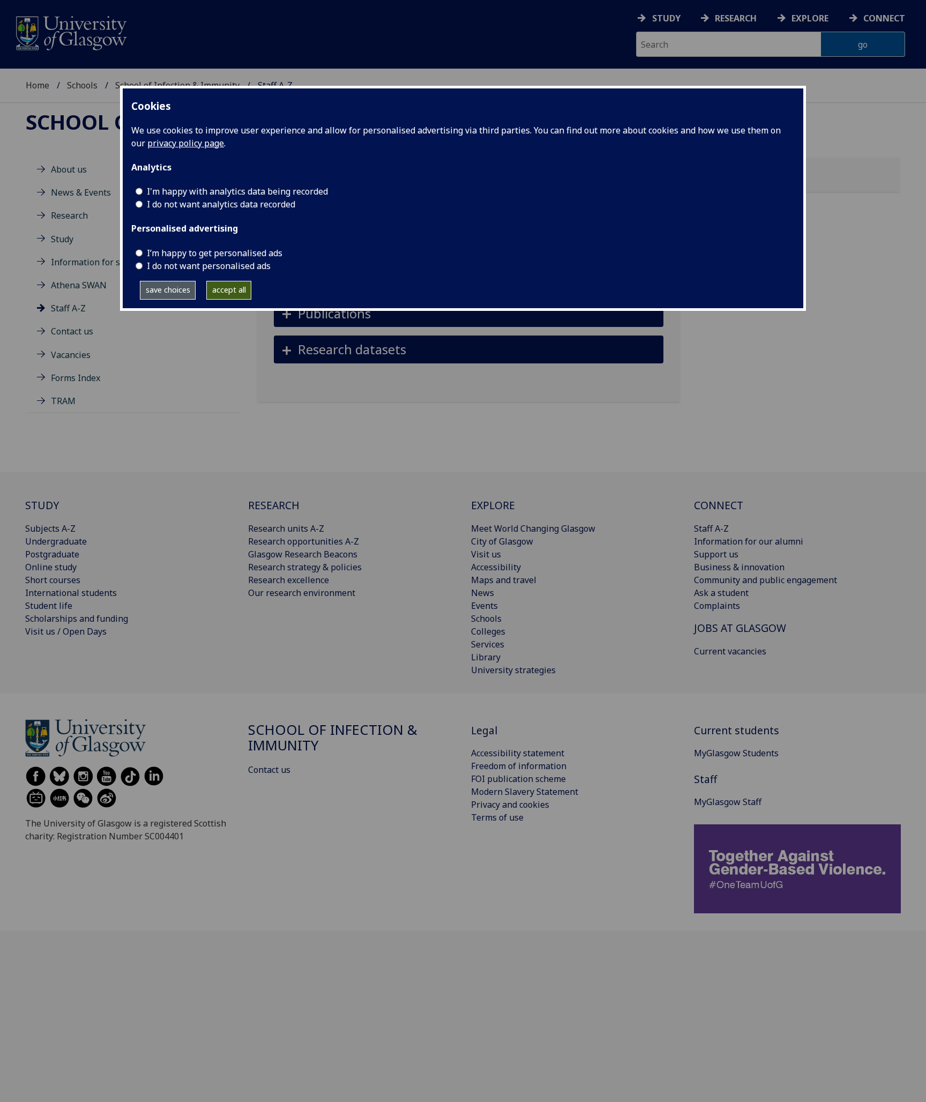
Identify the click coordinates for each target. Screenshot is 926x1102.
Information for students (101, 262)
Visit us (486, 554)
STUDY (42, 505)
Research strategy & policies (305, 567)
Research (736, 18)
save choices (168, 290)
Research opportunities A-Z (303, 541)
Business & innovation (739, 567)
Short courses (52, 580)
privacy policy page (185, 143)
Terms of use (497, 817)
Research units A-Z (286, 528)
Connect (884, 18)
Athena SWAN (79, 285)
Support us (716, 554)
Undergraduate (56, 541)
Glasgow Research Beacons (302, 554)
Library (486, 657)
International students (71, 593)
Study (666, 18)
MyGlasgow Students (736, 753)
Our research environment (301, 593)
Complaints (717, 606)
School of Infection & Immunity (332, 737)
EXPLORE (493, 505)
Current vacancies (730, 651)
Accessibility (496, 567)
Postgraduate (52, 554)
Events (484, 606)
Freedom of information (518, 766)
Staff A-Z (68, 308)
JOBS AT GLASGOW (740, 628)
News (482, 593)
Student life (48, 606)
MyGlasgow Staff (727, 802)
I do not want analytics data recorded (221, 204)
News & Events (81, 192)
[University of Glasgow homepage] (70, 32)
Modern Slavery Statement (524, 792)
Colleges (488, 631)
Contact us (72, 331)
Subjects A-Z (50, 528)
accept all (229, 290)
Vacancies (71, 355)
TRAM (63, 401)
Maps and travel (503, 580)
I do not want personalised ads (209, 266)
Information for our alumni (748, 541)
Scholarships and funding (76, 618)
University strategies (513, 670)
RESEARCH (274, 505)
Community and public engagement (765, 580)
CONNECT (718, 505)
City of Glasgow (502, 541)
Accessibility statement (517, 753)
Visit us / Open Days (66, 631)
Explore (809, 18)
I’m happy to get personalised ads (214, 253)
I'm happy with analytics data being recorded (237, 191)
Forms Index (75, 378)
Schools (82, 85)
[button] (468, 313)
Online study (51, 567)
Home (37, 85)
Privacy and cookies (510, 804)
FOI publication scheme (518, 779)
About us (69, 169)
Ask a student (721, 593)
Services (487, 644)
